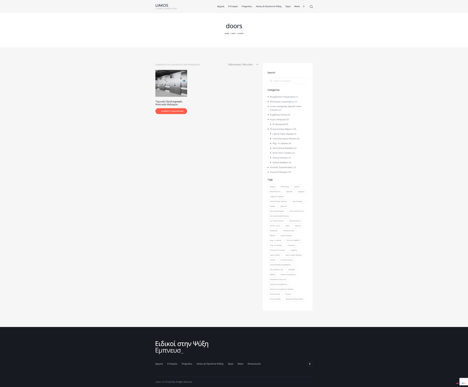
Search (270, 81)
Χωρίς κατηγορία (278, 119)
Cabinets (289, 191)
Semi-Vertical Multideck (283, 148)
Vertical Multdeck (280, 162)
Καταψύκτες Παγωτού (278, 279)
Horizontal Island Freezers (285, 138)
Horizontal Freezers (296, 211)
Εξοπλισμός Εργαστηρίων (282, 101)
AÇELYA (297, 186)
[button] (168, 83)
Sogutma (293, 250)
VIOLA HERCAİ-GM (276, 269)
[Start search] (311, 7)
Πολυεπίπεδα (275, 294)
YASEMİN (291, 269)
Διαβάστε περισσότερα (172, 111)
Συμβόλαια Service (278, 114)
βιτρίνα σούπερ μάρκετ (294, 299)
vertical (272, 260)
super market (275, 255)
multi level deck (288, 230)
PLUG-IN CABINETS (293, 240)
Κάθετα (272, 274)
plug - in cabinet (275, 240)
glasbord (283, 206)
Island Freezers (295, 221)
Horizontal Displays (277, 211)
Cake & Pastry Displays (283, 133)
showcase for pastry (277, 250)
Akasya (272, 186)
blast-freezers (275, 191)
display (272, 206)
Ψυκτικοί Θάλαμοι (278, 172)
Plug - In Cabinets (280, 143)
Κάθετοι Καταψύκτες (288, 274)
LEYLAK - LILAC (275, 225)
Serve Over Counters (282, 152)
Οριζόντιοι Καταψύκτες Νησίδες (282, 289)
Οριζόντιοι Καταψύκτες (278, 284)
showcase (291, 245)
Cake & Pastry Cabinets (278, 201)
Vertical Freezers (280, 157)
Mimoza (298, 225)
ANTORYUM (285, 186)
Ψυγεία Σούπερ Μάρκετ (281, 129)
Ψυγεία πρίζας (275, 299)
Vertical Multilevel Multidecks (280, 265)
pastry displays (286, 235)
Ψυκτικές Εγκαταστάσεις (281, 167)
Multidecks (274, 230)
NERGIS (272, 235)
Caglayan (300, 191)
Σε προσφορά (279, 124)
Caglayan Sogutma (277, 196)
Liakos (287, 225)
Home (227, 33)
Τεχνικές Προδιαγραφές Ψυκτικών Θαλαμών (168, 103)
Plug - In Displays (276, 245)
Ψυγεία (288, 294)
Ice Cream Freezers (277, 221)
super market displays (293, 255)
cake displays (297, 201)
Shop (233, 33)
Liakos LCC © (161, 382)
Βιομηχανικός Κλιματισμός (282, 96)
